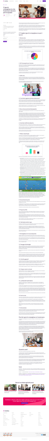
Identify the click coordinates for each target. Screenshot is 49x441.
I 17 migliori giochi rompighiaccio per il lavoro (8, 26)
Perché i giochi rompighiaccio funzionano (8, 27)
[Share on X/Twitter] (9, 23)
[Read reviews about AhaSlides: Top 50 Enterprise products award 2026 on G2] (4, 434)
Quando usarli (5, 28)
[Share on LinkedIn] (7, 23)
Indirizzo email (5, 38)
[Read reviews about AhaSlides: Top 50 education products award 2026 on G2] (10, 434)
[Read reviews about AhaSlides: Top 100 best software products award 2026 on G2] (7, 434)
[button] (12, 1)
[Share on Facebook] (11, 23)
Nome (4, 35)
